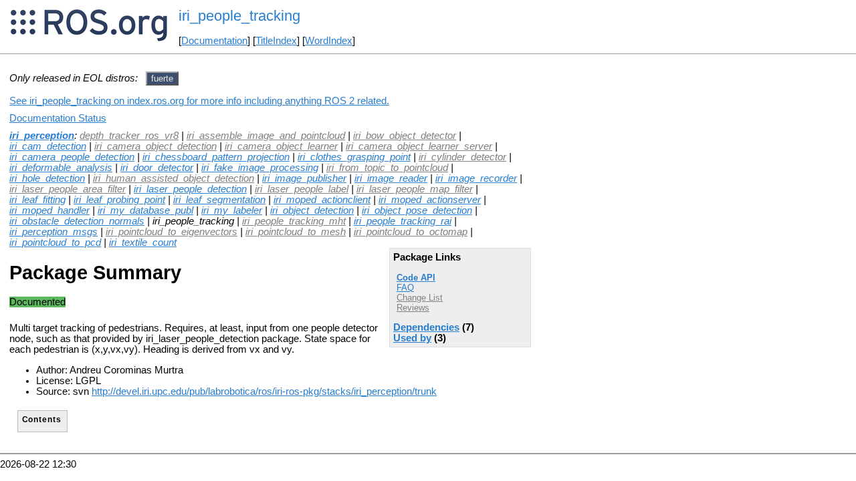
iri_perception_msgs (53, 231)
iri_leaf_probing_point (119, 199)
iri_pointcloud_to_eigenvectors (171, 231)
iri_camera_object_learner (281, 146)
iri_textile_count (143, 242)
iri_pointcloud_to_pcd (55, 242)
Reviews (413, 308)
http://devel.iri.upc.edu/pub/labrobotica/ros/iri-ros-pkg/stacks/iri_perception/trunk (264, 391)
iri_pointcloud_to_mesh (295, 231)
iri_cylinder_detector (462, 157)
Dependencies (426, 327)
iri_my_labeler (231, 210)
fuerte (162, 78)
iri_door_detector (156, 167)
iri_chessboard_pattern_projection (216, 157)
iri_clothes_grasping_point (354, 157)
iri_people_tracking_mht (294, 221)
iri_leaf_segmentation (219, 199)
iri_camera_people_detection (71, 157)
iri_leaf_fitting (37, 199)
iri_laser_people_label (301, 189)
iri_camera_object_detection (155, 146)
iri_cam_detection (47, 146)
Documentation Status (57, 118)
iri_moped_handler (49, 210)
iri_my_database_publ (145, 210)
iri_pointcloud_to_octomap (410, 231)
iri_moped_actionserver (430, 199)
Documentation (214, 40)
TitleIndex (276, 40)
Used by (412, 338)
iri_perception (41, 135)
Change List (420, 298)
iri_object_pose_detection (417, 210)
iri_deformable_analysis (60, 167)
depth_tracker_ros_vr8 (129, 135)
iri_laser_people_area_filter (67, 189)
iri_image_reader (390, 178)
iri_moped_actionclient (322, 199)
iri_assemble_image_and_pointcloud (266, 135)
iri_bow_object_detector (404, 135)
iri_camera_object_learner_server (419, 146)
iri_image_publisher (304, 178)
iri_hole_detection (47, 178)
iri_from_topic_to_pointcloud (387, 167)
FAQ (405, 288)
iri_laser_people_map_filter (414, 189)
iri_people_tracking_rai (402, 221)
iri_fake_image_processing (259, 167)
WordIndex (328, 40)
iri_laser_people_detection (190, 189)
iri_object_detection (312, 210)
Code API (416, 278)
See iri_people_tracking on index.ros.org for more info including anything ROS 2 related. (199, 101)
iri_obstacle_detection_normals (76, 221)
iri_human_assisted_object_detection (173, 178)
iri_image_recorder (476, 178)
